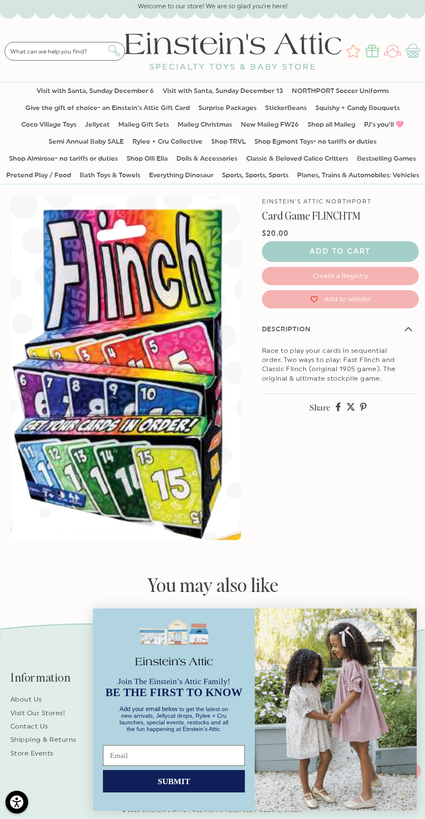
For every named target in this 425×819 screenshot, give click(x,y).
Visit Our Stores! (37, 713)
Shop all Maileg (331, 124)
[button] (414, 51)
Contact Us (29, 726)
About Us (26, 699)
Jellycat (97, 124)
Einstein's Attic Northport (317, 202)
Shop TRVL (228, 141)
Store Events (32, 753)
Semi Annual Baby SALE (86, 141)
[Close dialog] (406, 619)
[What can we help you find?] (114, 50)
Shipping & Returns (43, 739)
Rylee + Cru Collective (167, 141)
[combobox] (65, 51)
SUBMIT (174, 781)
